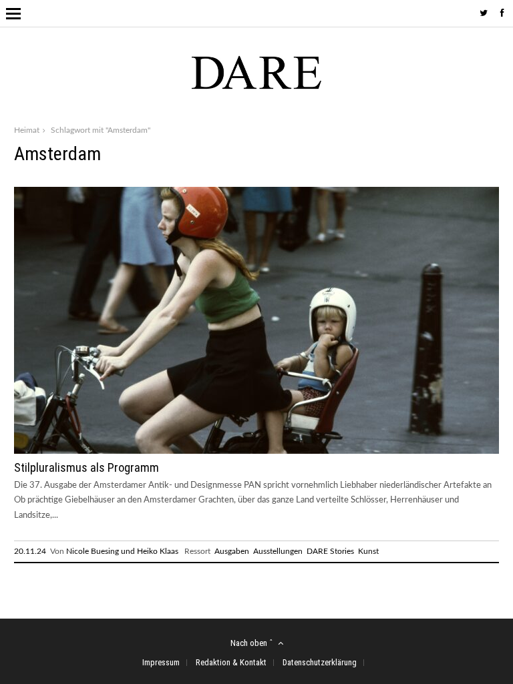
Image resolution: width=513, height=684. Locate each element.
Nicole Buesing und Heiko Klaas (122, 551)
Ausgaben (231, 551)
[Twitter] (484, 13)
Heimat (26, 130)
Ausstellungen (278, 551)
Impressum (161, 662)
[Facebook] (502, 13)
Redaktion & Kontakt (231, 662)
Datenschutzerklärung (320, 662)
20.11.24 (30, 551)
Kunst (368, 551)
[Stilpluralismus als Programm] (256, 451)
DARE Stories (330, 551)
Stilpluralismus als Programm (86, 467)
